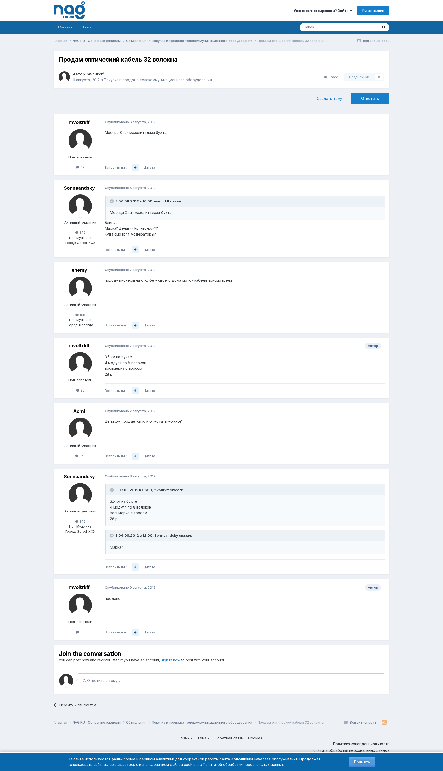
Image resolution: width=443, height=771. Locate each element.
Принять (362, 762)
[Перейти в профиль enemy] (80, 288)
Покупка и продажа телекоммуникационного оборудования (158, 79)
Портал (88, 27)
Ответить (370, 98)
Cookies (255, 738)
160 (82, 315)
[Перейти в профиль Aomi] (80, 429)
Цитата (149, 167)
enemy (79, 270)
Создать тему (329, 98)
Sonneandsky (79, 188)
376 (82, 232)
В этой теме (362, 27)
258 (82, 456)
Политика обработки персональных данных (350, 750)
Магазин (65, 27)
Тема (202, 738)
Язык (185, 738)
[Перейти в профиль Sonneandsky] (80, 206)
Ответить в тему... (103, 680)
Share (332, 77)
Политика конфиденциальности (361, 743)
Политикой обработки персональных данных (243, 764)
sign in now (170, 660)
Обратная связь (229, 738)
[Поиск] (383, 27)
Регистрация (373, 10)
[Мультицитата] (135, 167)
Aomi (79, 411)
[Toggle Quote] (112, 201)
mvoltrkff (95, 74)
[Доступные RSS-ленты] (384, 722)
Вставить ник (116, 167)
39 (82, 167)
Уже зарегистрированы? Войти (322, 10)
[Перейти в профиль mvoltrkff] (64, 77)
